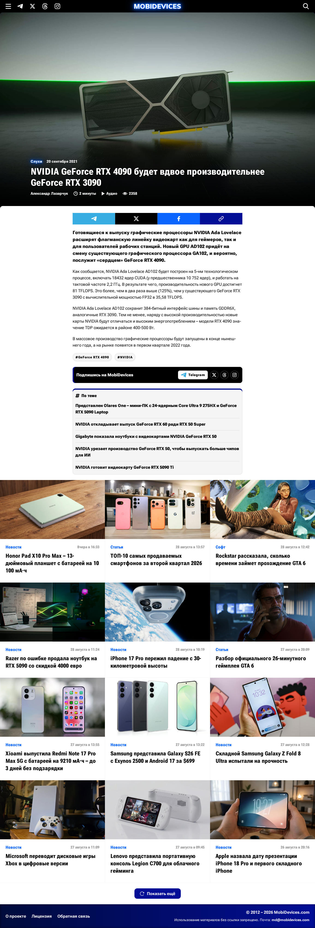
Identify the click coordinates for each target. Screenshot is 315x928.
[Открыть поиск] (306, 6)
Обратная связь (73, 916)
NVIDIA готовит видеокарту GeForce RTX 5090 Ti (124, 467)
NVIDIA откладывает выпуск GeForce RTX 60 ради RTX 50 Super (140, 424)
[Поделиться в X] (136, 218)
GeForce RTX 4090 (93, 357)
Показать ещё (161, 893)
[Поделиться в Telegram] (94, 218)
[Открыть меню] (8, 6)
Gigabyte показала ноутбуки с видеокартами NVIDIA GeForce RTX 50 (146, 436)
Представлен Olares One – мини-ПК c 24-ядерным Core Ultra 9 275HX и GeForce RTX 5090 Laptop (156, 408)
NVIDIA (126, 357)
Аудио (111, 193)
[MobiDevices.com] (157, 6)
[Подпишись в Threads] (45, 6)
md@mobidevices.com (290, 920)
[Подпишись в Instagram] (57, 6)
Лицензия (42, 916)
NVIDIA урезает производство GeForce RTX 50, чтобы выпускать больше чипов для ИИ (157, 451)
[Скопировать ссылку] (221, 218)
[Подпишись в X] (32, 6)
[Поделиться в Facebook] (179, 218)
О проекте (16, 916)
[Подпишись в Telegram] (20, 6)
